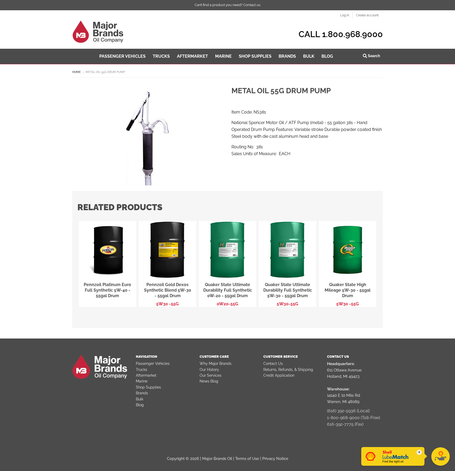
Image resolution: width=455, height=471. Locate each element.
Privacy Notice (275, 458)
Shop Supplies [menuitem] (255, 56)
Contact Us (273, 363)
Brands (142, 393)
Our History (209, 369)
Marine (141, 381)
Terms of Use (247, 458)
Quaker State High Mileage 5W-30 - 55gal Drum (347, 290)
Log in (344, 15)
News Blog (209, 381)
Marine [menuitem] (223, 56)
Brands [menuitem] (287, 56)
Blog (140, 405)
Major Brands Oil (217, 458)
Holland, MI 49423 (343, 376)
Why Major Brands (215, 363)
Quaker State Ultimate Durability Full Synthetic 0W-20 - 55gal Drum (227, 290)
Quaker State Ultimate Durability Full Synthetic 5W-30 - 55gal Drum (287, 290)
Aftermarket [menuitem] (192, 56)
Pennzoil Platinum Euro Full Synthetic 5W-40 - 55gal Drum (107, 290)
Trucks (141, 369)
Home (76, 72)
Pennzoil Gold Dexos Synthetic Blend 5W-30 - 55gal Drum (167, 290)
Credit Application (278, 375)
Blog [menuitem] (327, 56)
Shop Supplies (148, 387)
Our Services (210, 375)
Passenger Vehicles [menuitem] (122, 56)
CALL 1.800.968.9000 (341, 34)
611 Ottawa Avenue (344, 370)
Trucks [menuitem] (161, 56)
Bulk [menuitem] (308, 56)
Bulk (139, 399)
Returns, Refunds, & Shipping (288, 369)
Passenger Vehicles (153, 363)
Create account (367, 15)
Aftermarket (146, 375)
